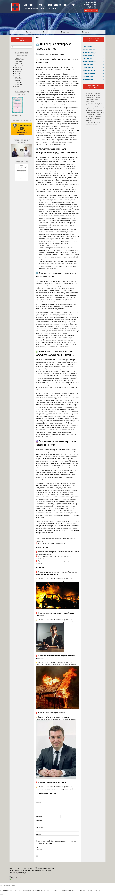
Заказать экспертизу (91, 10)
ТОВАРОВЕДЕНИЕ (19, 79)
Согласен (2, 894)
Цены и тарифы (67, 32)
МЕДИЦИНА (18, 58)
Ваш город (39, 834)
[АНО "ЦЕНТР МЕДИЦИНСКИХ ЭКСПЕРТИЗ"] (15, 11)
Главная (29, 32)
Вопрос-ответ (48, 32)
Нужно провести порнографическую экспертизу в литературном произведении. (95, 112)
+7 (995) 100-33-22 (91, 5)
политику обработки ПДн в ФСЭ (45, 843)
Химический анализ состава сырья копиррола (93, 124)
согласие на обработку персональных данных (54, 841)
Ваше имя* (39, 821)
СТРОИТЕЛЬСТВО (19, 66)
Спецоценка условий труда (18, 873)
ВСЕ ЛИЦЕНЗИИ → (16, 115)
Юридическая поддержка (21, 39)
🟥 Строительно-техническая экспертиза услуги (51, 782)
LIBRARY (38, 37)
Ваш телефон (39, 827)
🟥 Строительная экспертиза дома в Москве (50, 713)
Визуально (37, 802)
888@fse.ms (91, 7)
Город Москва (87, 46)
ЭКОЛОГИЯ (17, 77)
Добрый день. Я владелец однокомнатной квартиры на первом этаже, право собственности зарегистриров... (94, 97)
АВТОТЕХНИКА (18, 83)
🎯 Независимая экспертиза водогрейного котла (50, 543)
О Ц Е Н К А (17, 75)
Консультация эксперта (93, 86)
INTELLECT (17, 81)
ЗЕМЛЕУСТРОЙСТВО (20, 67)
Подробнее (96, 890)
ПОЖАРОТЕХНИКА (19, 69)
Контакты (86, 32)
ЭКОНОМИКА (18, 73)
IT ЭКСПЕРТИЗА (18, 62)
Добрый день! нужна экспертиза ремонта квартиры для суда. (93, 118)
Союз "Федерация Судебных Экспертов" (39, 870)
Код (40, 802)
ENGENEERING (18, 64)
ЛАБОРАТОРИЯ (18, 85)
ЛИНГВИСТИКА (18, 71)
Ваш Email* (39, 817)
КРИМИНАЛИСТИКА (20, 60)
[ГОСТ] (21, 180)
